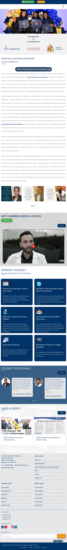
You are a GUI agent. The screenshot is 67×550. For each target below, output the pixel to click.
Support (44, 547)
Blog (36, 470)
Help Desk (37, 547)
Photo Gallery (39, 487)
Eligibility (4, 498)
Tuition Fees (38, 498)
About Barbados (39, 463)
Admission (4, 494)
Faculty (3, 502)
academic (23, 103)
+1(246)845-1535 (6, 519)
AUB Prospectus (6, 491)
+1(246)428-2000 (8, 465)
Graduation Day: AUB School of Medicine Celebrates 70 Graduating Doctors (49, 440)
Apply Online (41, 2)
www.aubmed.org (9, 467)
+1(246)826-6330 (6, 517)
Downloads (38, 478)
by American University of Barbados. (20, 545)
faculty (55, 106)
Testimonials (38, 494)
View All (62, 225)
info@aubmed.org (22, 465)
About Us (37, 460)
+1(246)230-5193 (6, 515)
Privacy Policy (23, 547)
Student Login (5, 505)
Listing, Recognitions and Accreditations (47, 467)
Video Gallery (39, 491)
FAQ (31, 547)
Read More (16, 392)
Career (37, 474)
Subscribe (61, 536)
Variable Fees (39, 502)
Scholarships (38, 505)
